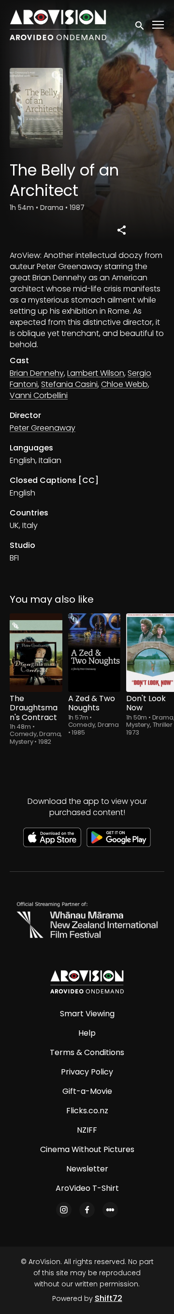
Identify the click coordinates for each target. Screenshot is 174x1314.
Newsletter (87, 1168)
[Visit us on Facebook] (87, 1210)
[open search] (140, 25)
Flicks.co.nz (87, 1110)
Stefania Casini (69, 384)
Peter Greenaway (42, 427)
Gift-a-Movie (87, 1091)
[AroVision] (87, 982)
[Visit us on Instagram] (64, 1210)
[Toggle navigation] (158, 25)
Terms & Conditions (87, 1052)
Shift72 (108, 1298)
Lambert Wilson (95, 373)
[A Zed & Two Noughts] (94, 652)
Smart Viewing (87, 1013)
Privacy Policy (87, 1071)
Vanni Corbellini (39, 395)
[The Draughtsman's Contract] (36, 652)
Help (87, 1033)
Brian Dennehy (37, 373)
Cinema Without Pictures (87, 1149)
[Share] (121, 230)
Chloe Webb (124, 384)
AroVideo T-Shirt (87, 1188)
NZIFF (87, 1130)
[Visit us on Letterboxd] (110, 1210)
